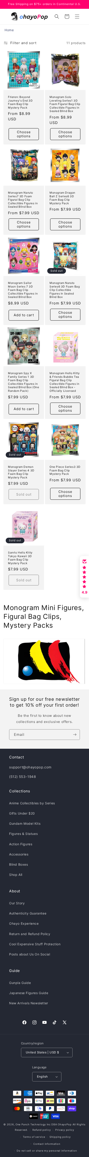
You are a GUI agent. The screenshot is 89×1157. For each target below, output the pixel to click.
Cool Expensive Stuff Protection (35, 944)
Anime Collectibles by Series (32, 803)
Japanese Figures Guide (28, 993)
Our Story (17, 903)
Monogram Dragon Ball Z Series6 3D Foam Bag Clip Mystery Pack (62, 198)
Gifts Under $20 (22, 813)
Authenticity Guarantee (27, 913)
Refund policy (41, 1129)
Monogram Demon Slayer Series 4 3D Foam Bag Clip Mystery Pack (21, 472)
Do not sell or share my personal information (47, 1150)
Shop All (15, 875)
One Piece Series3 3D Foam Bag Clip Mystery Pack (65, 470)
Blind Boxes (18, 864)
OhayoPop (65, 1124)
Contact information (46, 1143)
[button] (77, 16)
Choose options (24, 134)
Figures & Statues (23, 834)
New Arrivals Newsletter (28, 1003)
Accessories (19, 854)
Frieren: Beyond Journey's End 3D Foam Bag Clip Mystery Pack (20, 102)
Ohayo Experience (24, 923)
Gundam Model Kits (24, 823)
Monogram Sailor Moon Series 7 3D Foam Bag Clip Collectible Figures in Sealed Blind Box (23, 290)
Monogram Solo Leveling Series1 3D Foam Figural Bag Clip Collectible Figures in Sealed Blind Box (65, 104)
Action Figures (20, 844)
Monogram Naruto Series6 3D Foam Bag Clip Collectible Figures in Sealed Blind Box (65, 290)
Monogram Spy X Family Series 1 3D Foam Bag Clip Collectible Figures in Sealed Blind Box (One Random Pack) (23, 381)
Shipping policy (60, 1136)
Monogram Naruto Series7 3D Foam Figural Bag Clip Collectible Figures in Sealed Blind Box (23, 199)
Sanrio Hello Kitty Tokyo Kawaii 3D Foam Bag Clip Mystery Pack (20, 558)
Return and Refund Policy (29, 934)
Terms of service (34, 1136)
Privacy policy (64, 1129)
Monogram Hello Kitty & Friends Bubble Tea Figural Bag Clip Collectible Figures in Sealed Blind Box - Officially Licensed (65, 381)
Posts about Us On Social (29, 954)
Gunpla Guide (20, 983)
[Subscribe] (75, 734)
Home (9, 30)
